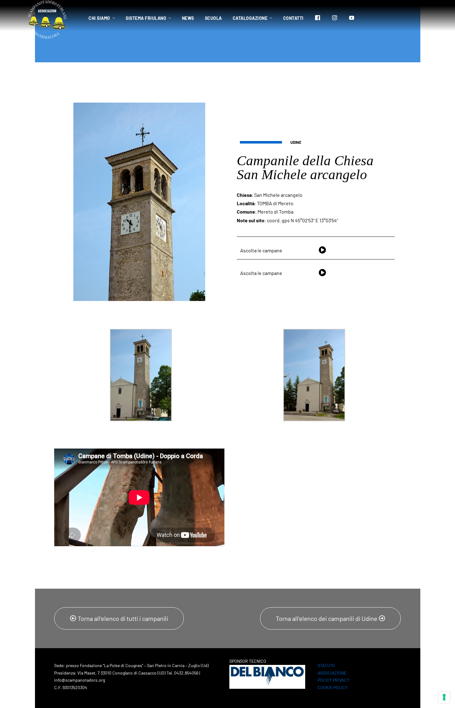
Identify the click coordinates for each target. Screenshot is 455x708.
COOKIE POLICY (333, 687)
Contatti (293, 18)
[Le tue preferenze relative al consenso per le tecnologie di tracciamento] (444, 697)
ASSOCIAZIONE (332, 672)
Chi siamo (99, 18)
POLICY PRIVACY (333, 680)
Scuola (213, 18)
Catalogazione (250, 18)
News (188, 18)
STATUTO (326, 665)
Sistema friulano (146, 18)
